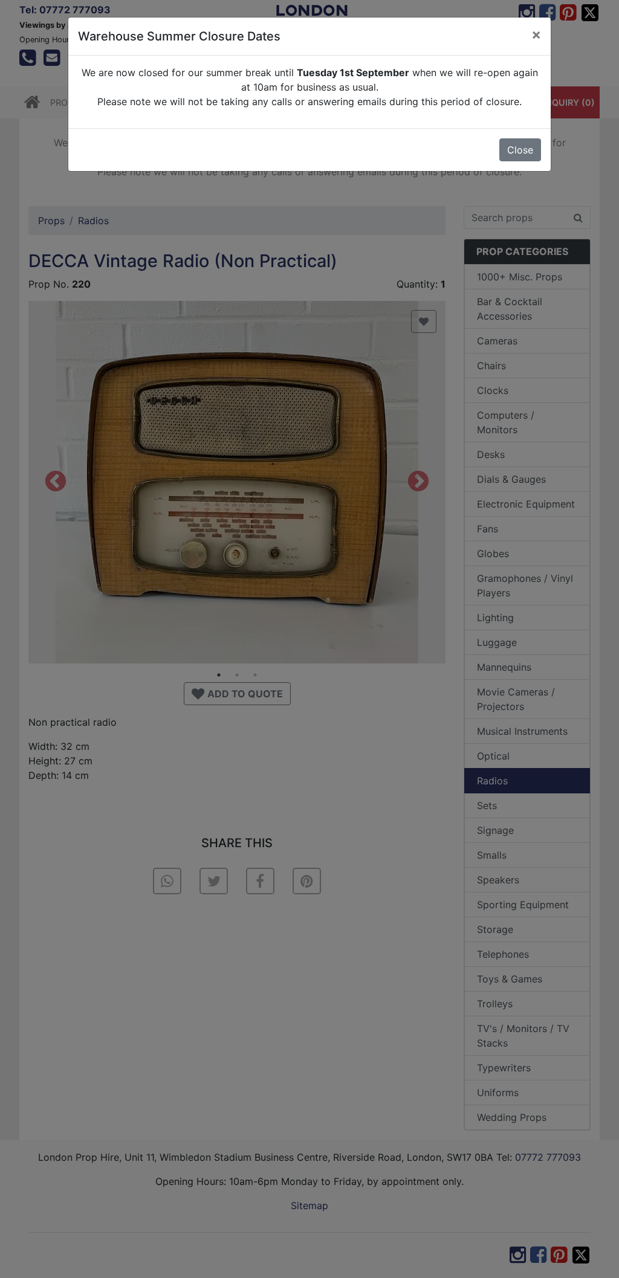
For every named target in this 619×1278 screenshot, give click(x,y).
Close (520, 150)
